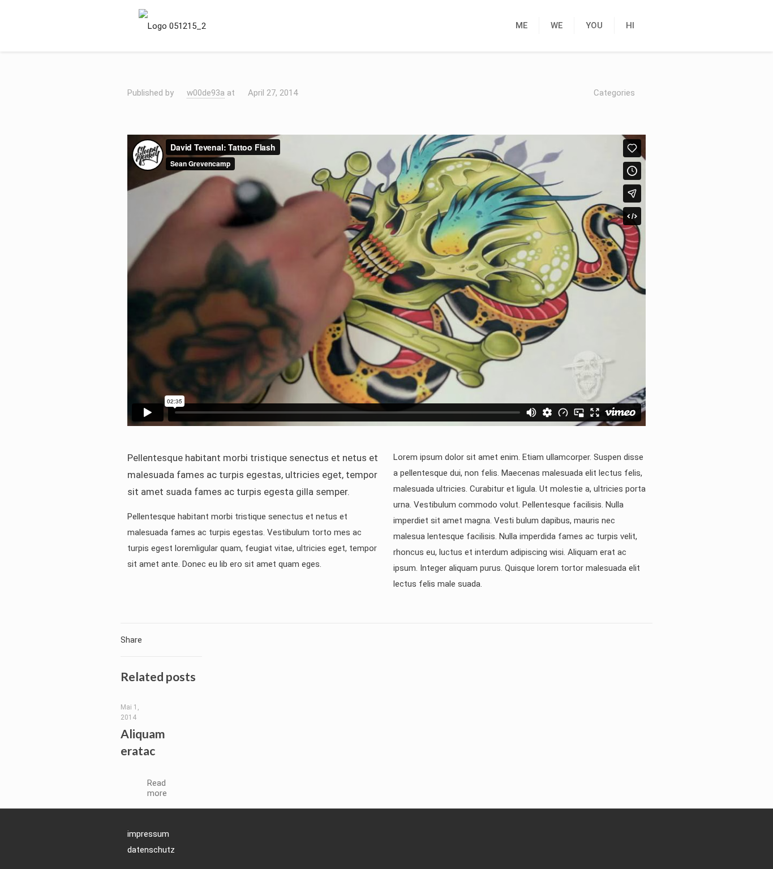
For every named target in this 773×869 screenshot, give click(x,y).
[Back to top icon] (634, 833)
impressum (148, 834)
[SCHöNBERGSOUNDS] (172, 25)
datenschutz (151, 850)
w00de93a (206, 93)
